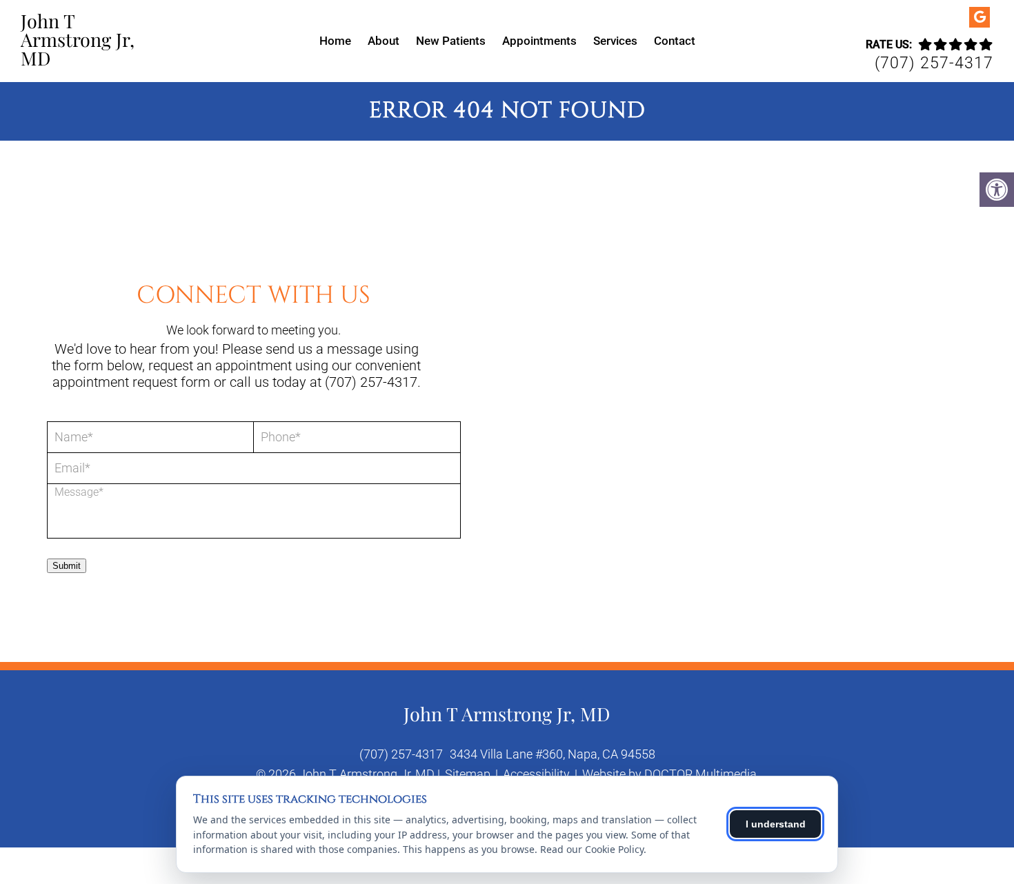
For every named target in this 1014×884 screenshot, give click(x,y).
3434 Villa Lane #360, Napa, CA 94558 (552, 754)
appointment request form (131, 382)
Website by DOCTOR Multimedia (669, 774)
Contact (674, 41)
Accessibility (536, 774)
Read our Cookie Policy (592, 849)
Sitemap (467, 774)
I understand (776, 824)
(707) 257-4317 (934, 63)
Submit (66, 566)
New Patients (451, 41)
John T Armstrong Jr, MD (78, 40)
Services (615, 41)
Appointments (539, 41)
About (383, 41)
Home (335, 41)
